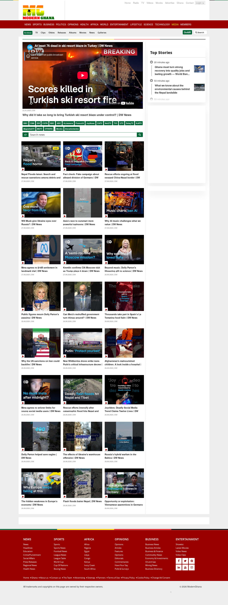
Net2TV (108, 123)
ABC (59, 123)
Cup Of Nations (61, 565)
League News (60, 554)
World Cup (59, 561)
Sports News (59, 548)
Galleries (102, 32)
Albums (72, 32)
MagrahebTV (29, 128)
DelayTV (129, 123)
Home (128, 2)
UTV (121, 123)
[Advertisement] (112, 597)
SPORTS (37, 24)
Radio (136, 2)
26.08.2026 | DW (111, 275)
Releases (62, 32)
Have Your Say (121, 565)
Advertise (169, 2)
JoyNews (90, 123)
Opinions (119, 544)
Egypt (86, 551)
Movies (159, 2)
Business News (152, 544)
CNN (32, 123)
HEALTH (84, 24)
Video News (181, 551)
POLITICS (61, 24)
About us (44, 577)
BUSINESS (48, 24)
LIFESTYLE (136, 24)
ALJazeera (68, 123)
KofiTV (139, 123)
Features (119, 551)
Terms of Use (113, 577)
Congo (87, 558)
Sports (57, 544)
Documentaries (72, 128)
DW (38, 123)
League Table (60, 558)
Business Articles (153, 548)
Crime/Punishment (32, 554)
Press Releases (30, 561)
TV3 (115, 123)
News (92, 32)
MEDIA (175, 24)
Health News (29, 568)
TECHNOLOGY (162, 24)
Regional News (30, 565)
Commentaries (121, 561)
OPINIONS (73, 24)
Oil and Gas (150, 561)
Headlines (27, 548)
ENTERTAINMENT (119, 24)
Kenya (87, 561)
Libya (86, 554)
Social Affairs (29, 558)
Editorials (119, 558)
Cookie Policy (143, 577)
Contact (190, 2)
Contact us (55, 577)
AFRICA (94, 24)
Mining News (151, 565)
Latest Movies (182, 548)
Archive (27, 32)
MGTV (39, 128)
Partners (101, 577)
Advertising (79, 577)
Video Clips (181, 554)
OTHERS (49, 128)
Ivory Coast (89, 565)
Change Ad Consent (161, 577)
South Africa (89, 568)
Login (199, 2)
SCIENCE (148, 24)
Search (200, 32)
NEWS (28, 24)
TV (142, 2)
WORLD (104, 24)
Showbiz (179, 544)
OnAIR (187, 32)
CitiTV (99, 123)
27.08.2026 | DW (27, 181)
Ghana (180, 2)
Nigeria (87, 548)
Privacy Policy (128, 577)
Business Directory (153, 568)
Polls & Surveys (122, 568)
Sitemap (91, 577)
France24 (80, 123)
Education (28, 551)
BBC (25, 123)
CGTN (45, 123)
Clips (43, 32)
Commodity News (153, 554)
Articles (118, 548)
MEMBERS (185, 24)
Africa (86, 544)
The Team (67, 577)
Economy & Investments (156, 558)
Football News (60, 551)
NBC (52, 123)
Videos (150, 2)
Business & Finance (154, 551)
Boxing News (60, 568)
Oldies (52, 32)
